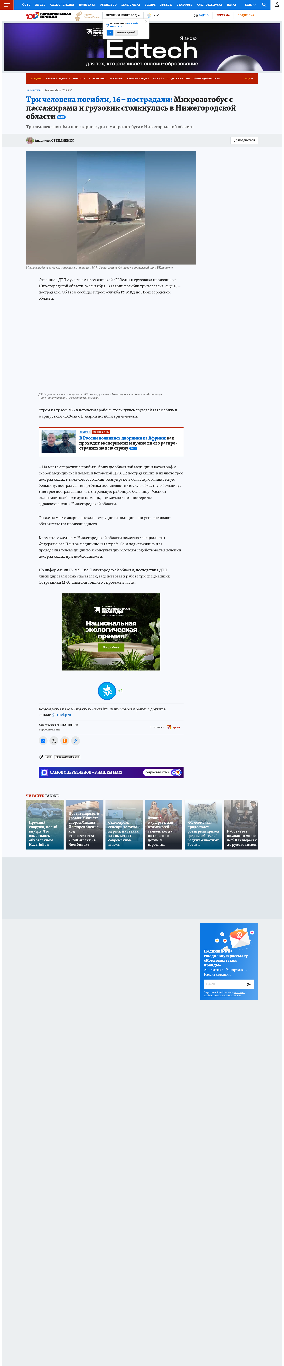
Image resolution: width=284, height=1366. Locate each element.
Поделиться (246, 140)
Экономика (130, 5)
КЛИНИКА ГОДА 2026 (58, 78)
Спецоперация (62, 5)
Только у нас (97, 78)
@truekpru (61, 715)
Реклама (223, 15)
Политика (87, 5)
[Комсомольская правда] (48, 15)
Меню (7, 5)
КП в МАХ (158, 78)
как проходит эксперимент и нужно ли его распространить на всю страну (128, 443)
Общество (108, 5)
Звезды (166, 5)
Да (110, 32)
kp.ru (176, 727)
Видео (40, 5)
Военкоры (116, 78)
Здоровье (184, 5)
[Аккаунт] (277, 5)
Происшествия (34, 90)
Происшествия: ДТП (67, 757)
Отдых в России (179, 78)
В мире (150, 5)
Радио (204, 15)
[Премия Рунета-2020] (85, 15)
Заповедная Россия (206, 78)
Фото (26, 5)
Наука (231, 5)
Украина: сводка (138, 78)
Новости (79, 78)
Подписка (245, 15)
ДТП (49, 757)
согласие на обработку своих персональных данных (224, 994)
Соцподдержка (209, 5)
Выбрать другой (126, 32)
